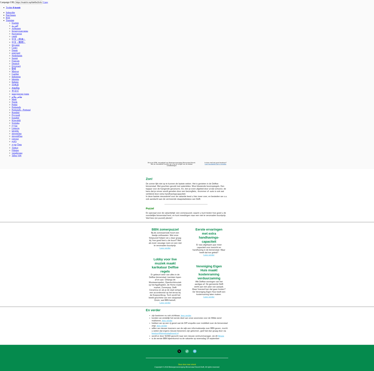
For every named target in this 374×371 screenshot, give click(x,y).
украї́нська (17, 153)
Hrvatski (16, 45)
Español (15, 118)
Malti (14, 99)
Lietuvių (15, 128)
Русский (16, 115)
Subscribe (10, 12)
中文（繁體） (19, 42)
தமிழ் (14, 141)
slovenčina (16, 133)
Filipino (15, 150)
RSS (8, 18)
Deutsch (15, 63)
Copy (45, 2)
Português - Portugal (21, 110)
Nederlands (17, 55)
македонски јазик (20, 94)
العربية (15, 26)
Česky (15, 47)
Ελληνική (16, 66)
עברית (14, 125)
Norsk (14, 102)
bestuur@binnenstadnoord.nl (165, 333)
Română (15, 112)
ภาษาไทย (17, 144)
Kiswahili (16, 120)
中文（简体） (19, 39)
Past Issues (11, 15)
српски (15, 139)
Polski (14, 104)
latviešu (15, 131)
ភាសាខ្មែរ (16, 88)
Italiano (15, 82)
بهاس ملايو (17, 96)
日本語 (15, 84)
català (14, 36)
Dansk (15, 50)
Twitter (13, 7)
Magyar (15, 71)
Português (16, 107)
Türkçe (15, 147)
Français (15, 61)
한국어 (15, 91)
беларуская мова (20, 31)
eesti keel (16, 53)
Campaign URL (7, 2)
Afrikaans (16, 28)
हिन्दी (14, 69)
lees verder (186, 315)
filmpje (221, 336)
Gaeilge (15, 74)
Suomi (15, 58)
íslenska (15, 79)
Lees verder (165, 248)
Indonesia (16, 76)
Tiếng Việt (16, 155)
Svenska (15, 123)
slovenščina (17, 136)
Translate (10, 20)
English (15, 23)
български (17, 33)
